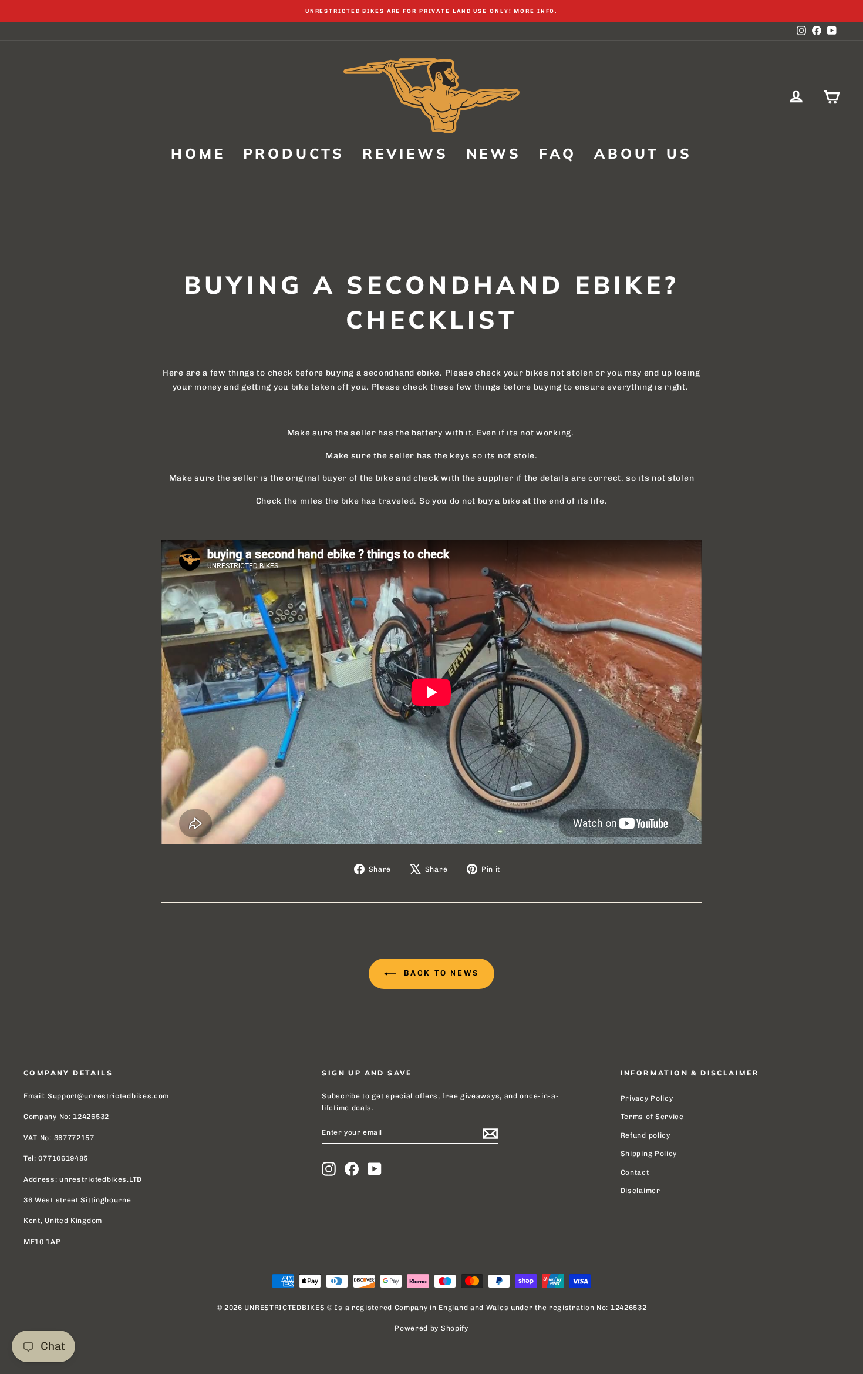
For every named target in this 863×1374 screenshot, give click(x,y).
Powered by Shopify (431, 1328)
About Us (643, 153)
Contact (635, 1172)
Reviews (405, 153)
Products (294, 153)
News (493, 153)
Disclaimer (640, 1191)
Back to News (439, 972)
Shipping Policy (649, 1154)
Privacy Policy (647, 1098)
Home (198, 153)
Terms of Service (652, 1116)
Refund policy (645, 1135)
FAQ (558, 153)
